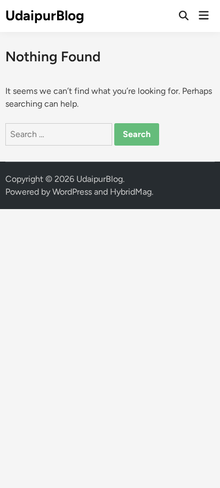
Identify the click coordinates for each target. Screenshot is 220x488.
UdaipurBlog (44, 15)
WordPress (72, 192)
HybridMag (131, 192)
